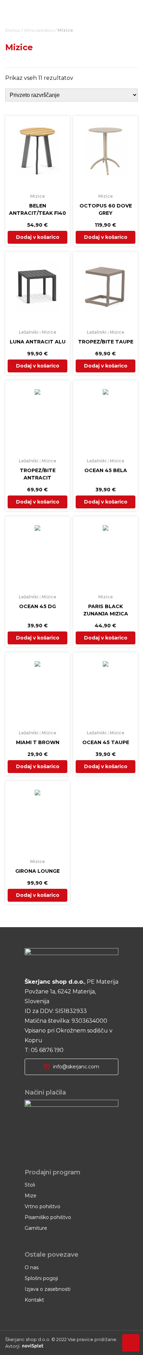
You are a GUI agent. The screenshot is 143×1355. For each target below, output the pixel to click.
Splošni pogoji (41, 1278)
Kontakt (34, 1300)
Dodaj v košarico (37, 237)
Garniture (36, 1228)
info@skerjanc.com (76, 1066)
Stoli (30, 1185)
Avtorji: (12, 1346)
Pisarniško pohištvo (48, 1217)
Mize (30, 1196)
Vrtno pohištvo (39, 30)
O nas (32, 1267)
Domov (12, 30)
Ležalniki (29, 332)
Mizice (37, 196)
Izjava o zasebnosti (47, 1289)
